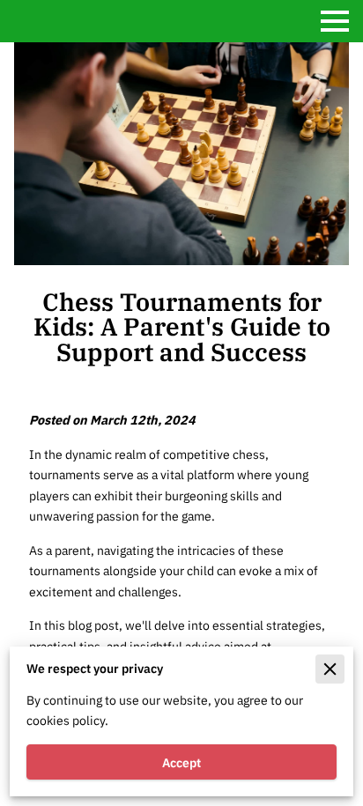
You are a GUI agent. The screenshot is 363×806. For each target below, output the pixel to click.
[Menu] (335, 21)
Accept (181, 762)
